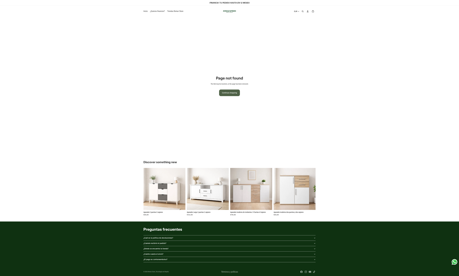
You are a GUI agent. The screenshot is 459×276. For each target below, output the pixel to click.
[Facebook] (301, 271)
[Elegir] (182, 206)
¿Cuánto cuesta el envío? (153, 254)
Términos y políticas (229, 272)
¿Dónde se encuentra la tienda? (155, 249)
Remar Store (151, 272)
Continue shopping (229, 93)
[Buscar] (302, 11)
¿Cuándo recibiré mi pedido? (154, 243)
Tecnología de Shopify (162, 272)
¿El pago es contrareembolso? (155, 259)
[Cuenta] (307, 11)
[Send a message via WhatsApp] (454, 262)
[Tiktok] (314, 271)
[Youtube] (310, 271)
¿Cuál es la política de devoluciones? (158, 238)
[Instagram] (305, 271)
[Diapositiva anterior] (147, 188)
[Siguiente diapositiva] (181, 188)
